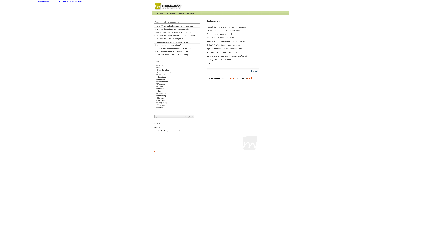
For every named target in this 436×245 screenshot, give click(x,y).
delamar (157, 127)
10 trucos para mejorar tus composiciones (223, 31)
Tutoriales (170, 13)
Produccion (162, 93)
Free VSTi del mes (164, 72)
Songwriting (162, 103)
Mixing (160, 86)
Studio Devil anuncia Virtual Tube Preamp (171, 55)
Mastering (161, 84)
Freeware (161, 75)
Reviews (159, 13)
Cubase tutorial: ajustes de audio (220, 34)
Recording (161, 96)
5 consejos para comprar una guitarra (222, 52)
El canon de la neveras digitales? (167, 45)
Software (161, 100)
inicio (232, 78)
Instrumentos (162, 82)
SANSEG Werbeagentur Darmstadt (167, 131)
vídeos (160, 107)
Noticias (160, 89)
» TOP (155, 152)
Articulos (160, 65)
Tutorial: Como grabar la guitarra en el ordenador (226, 27)
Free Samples (163, 70)
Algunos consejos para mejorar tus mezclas (224, 49)
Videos (181, 13)
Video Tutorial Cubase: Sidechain (220, 38)
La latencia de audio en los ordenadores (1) (171, 29)
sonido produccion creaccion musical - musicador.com (167, 5)
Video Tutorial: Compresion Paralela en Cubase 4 (227, 41)
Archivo (190, 13)
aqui (249, 78)
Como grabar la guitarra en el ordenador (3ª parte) (227, 56)
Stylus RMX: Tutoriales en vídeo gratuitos (223, 45)
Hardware (161, 79)
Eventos (160, 68)
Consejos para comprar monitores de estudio (172, 32)
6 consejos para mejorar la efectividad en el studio (174, 35)
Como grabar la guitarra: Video (219, 60)
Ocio (159, 91)
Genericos (161, 77)
